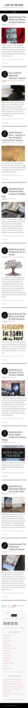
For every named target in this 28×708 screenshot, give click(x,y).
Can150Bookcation (8, 663)
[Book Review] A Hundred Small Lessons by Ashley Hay (14, 192)
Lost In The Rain (14, 5)
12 (9, 607)
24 (5, 432)
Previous (4, 605)
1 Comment (5, 63)
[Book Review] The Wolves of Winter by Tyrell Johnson (17, 20)
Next (13, 607)
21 (5, 486)
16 (5, 544)
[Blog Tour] (6, 638)
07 (5, 73)
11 (5, 132)
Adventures (6, 653)
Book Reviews (12, 24)
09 (5, 17)
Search (14, 615)
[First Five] (6, 643)
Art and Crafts (7, 655)
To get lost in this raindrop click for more (12, 59)
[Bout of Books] (7, 640)
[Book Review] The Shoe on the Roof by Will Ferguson (17, 316)
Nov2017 (4, 190)
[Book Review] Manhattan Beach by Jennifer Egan (17, 489)
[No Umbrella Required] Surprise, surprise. (17, 75)
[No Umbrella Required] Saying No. (12, 679)
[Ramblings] (6, 650)
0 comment (5, 122)
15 (5, 189)
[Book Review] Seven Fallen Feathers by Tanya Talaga (14, 436)
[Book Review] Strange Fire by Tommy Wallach (16, 372)
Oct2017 (4, 434)
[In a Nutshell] (6, 645)
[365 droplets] (7, 635)
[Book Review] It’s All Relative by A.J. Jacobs (17, 252)
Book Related (7, 658)
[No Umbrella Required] (14, 80)
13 (5, 249)
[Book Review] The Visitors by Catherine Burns (17, 547)
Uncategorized (20, 142)
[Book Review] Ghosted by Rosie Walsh (14, 686)
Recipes (5, 666)
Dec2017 (4, 134)
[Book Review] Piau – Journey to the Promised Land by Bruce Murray (13, 136)
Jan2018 (4, 19)
